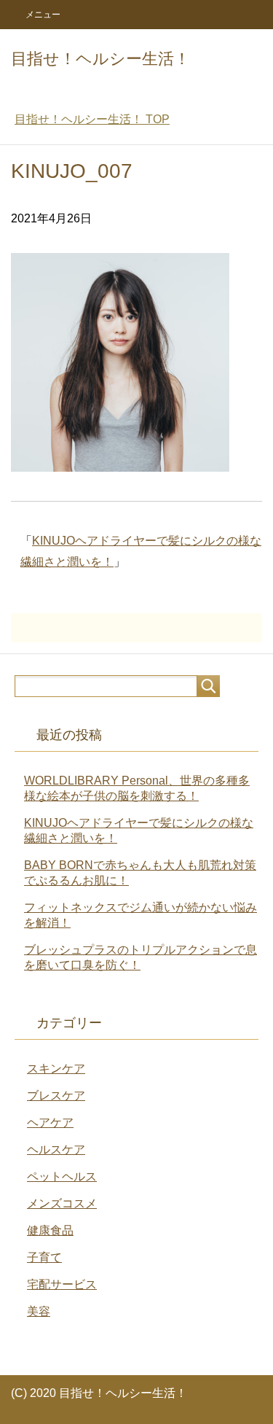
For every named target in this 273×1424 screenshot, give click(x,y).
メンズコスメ (62, 1203)
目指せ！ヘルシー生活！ (100, 59)
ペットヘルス (62, 1176)
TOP (92, 119)
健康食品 (50, 1230)
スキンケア (56, 1068)
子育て (44, 1257)
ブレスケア (56, 1095)
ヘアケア (50, 1122)
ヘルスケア (56, 1149)
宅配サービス (62, 1284)
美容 (38, 1311)
